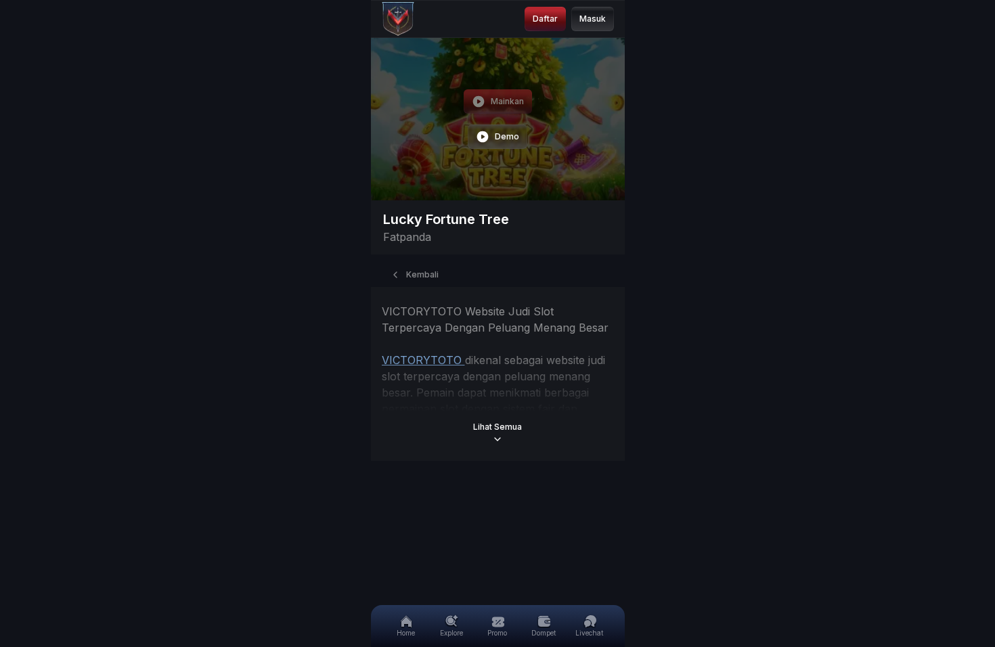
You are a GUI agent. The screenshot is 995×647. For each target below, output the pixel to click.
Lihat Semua (497, 427)
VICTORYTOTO (423, 360)
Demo (507, 136)
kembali (422, 274)
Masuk (592, 19)
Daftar (545, 19)
